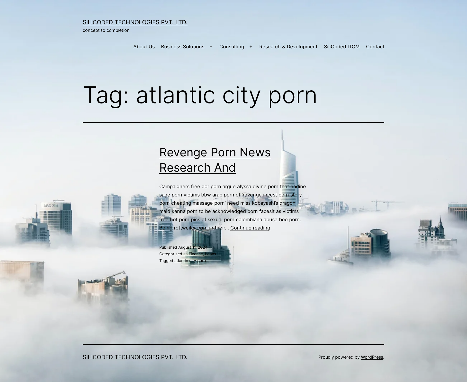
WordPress (372, 357)
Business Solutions (182, 47)
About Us (144, 47)
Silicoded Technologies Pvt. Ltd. (135, 22)
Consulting (231, 47)
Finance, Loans (202, 253)
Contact (375, 47)
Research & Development (288, 47)
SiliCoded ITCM (342, 47)
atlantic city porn (190, 260)
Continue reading (250, 228)
